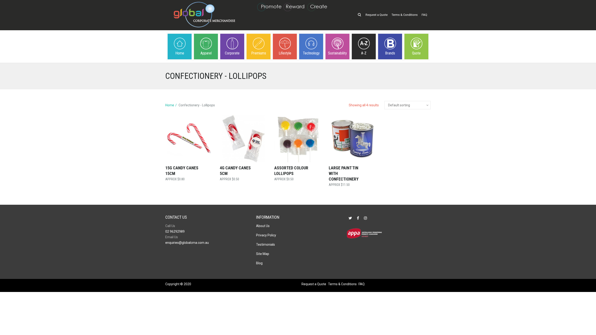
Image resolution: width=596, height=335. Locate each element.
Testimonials (265, 244)
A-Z (363, 53)
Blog (259, 263)
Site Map (262, 254)
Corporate (232, 53)
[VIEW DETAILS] (189, 138)
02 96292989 (175, 231)
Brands (390, 53)
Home (179, 53)
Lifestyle (285, 53)
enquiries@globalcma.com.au (187, 243)
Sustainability (337, 53)
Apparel (206, 53)
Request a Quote (377, 15)
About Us (263, 226)
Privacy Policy (266, 235)
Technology (311, 53)
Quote (416, 53)
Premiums (258, 53)
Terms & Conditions (405, 15)
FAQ (424, 15)
